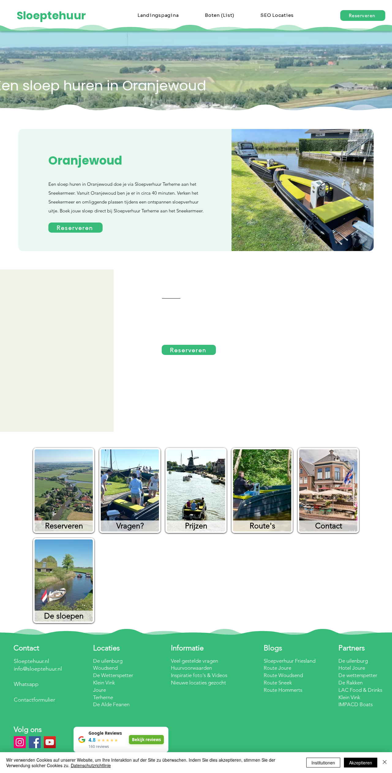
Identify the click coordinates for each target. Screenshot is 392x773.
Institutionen (323, 763)
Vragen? (130, 525)
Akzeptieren (360, 763)
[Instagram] (20, 742)
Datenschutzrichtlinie (91, 765)
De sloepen (64, 615)
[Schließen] (384, 762)
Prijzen (196, 525)
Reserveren (64, 525)
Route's (262, 525)
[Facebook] (35, 742)
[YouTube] (50, 742)
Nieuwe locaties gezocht (198, 683)
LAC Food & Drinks (360, 690)
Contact (328, 525)
